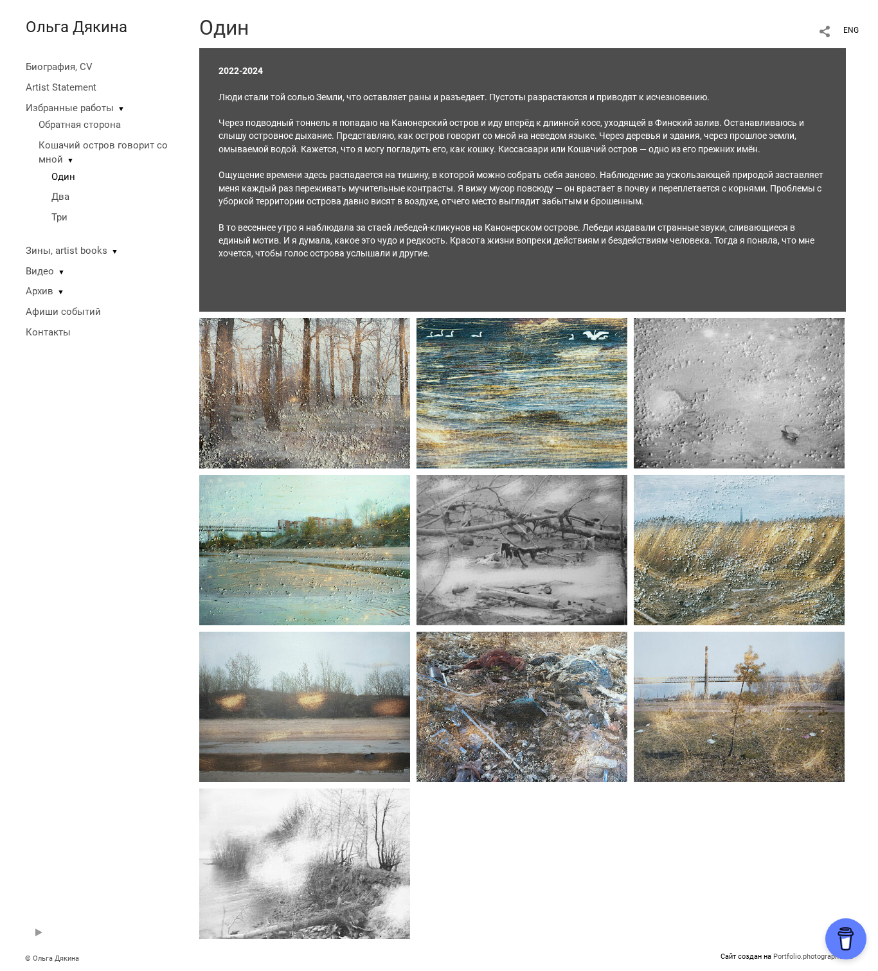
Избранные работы (70, 108)
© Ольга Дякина (52, 958)
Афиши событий (63, 311)
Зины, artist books (66, 250)
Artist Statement (61, 87)
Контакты (48, 332)
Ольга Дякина (76, 27)
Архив (39, 291)
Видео (40, 271)
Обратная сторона (80, 124)
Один (63, 177)
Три (59, 217)
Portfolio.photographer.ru (813, 956)
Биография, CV (59, 67)
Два (60, 196)
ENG (851, 30)
